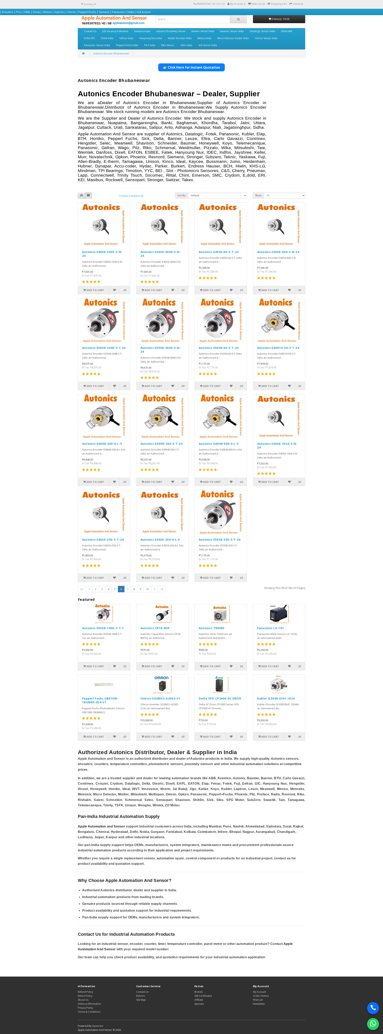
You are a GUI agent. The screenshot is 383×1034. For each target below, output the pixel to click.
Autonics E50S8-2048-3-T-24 (104, 348)
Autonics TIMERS (212, 628)
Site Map (141, 1000)
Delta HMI (286, 31)
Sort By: (181, 195)
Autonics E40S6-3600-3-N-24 (160, 254)
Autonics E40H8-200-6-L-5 (102, 444)
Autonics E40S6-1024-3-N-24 (277, 446)
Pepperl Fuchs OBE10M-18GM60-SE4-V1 (100, 700)
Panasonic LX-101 (270, 628)
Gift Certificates (203, 996)
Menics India (204, 38)
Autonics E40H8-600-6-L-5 (219, 444)
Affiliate (198, 1000)
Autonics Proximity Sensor (171, 31)
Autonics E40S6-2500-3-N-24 (102, 254)
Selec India (186, 45)
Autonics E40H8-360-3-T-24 (161, 444)
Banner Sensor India (203, 31)
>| (161, 589)
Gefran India (126, 38)
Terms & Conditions (89, 1011)
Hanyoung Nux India (150, 38)
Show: (258, 195)
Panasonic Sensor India (97, 45)
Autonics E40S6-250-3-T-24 (103, 539)
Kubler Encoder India (180, 38)
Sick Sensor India (207, 45)
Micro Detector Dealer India (233, 38)
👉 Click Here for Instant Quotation (191, 67)
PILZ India (149, 45)
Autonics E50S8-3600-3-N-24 (160, 350)
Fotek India (107, 38)
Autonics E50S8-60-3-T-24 (219, 348)
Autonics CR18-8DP (155, 628)
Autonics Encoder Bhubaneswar (111, 53)
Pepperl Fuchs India (127, 45)
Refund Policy (85, 992)
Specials (199, 1003)
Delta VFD (89, 38)
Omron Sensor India (266, 38)
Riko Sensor (167, 45)
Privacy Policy (85, 1007)
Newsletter (259, 1003)
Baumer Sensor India (232, 31)
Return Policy (85, 996)
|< (81, 589)
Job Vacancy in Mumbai (115, 31)
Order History (261, 996)
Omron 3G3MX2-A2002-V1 (160, 698)
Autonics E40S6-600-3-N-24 (278, 252)
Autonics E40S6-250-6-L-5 (160, 539)
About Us (83, 1000)
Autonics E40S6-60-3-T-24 (219, 252)
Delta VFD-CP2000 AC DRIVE (220, 698)
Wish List (258, 1000)
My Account (259, 992)
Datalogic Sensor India (262, 31)
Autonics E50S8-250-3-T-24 (220, 539)
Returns (140, 996)
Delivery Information (89, 1003)
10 (147, 589)
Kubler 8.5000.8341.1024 (276, 698)
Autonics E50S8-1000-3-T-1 (103, 628)
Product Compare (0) (131, 196)
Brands (198, 992)
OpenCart (97, 1026)
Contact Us (90, 31)
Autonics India (142, 31)
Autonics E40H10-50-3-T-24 (278, 348)
